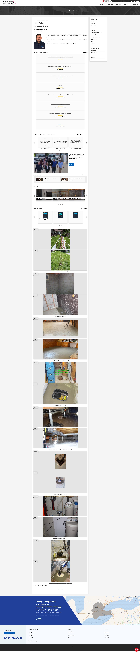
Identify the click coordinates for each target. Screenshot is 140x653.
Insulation (31, 635)
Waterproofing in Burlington (60, 316)
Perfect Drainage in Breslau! (60, 272)
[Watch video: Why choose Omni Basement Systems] (64, 179)
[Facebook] (35, 641)
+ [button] (138, 621)
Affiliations (93, 50)
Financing (93, 21)
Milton (45, 612)
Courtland (56, 607)
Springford (47, 615)
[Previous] (34, 143)
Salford (37, 615)
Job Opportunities (95, 48)
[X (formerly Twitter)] (33, 641)
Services (101, 4)
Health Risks (31, 634)
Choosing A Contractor (96, 37)
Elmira (43, 609)
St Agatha (52, 615)
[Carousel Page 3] (62, 204)
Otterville (38, 613)
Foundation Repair (32, 632)
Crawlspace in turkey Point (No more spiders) (60, 449)
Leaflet (125, 624)
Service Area (127, 4)
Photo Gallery (94, 34)
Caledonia (38, 607)
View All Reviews (84, 52)
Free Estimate (135, 4)
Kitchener (57, 610)
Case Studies (93, 55)
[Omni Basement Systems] (10, 3)
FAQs (92, 46)
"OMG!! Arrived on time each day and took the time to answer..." (60, 66)
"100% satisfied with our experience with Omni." (60, 104)
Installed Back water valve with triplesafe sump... (60, 198)
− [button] (138, 622)
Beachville (41, 606)
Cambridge (43, 607)
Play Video (71, 164)
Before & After (94, 52)
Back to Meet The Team (67, 589)
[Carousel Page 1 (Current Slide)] (58, 204)
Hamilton (38, 610)
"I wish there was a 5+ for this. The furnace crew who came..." (60, 122)
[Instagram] (36, 641)
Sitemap (99, 645)
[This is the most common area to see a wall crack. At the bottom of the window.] (44, 194)
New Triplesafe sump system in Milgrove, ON (60, 583)
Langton (37, 612)
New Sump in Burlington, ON (60, 494)
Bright (49, 606)
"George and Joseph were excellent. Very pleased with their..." (60, 94)
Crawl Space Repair (32, 631)
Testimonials (93, 39)
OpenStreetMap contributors (136, 624)
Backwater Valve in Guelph (60, 405)
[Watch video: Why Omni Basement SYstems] (51, 163)
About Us (118, 4)
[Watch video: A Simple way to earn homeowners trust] (39, 179)
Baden (37, 606)
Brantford (45, 606)
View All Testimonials (82, 134)
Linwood (41, 612)
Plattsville (47, 613)
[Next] (86, 143)
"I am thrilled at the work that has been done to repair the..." (60, 75)
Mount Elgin (49, 612)
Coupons (93, 57)
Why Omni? (93, 23)
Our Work (109, 4)
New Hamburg (55, 612)
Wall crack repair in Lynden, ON (60, 538)
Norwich (59, 612)
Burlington (58, 606)
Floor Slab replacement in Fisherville (60, 360)
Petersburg (42, 613)
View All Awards (84, 208)
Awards (92, 28)
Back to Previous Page (54, 589)
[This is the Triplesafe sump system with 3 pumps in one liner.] (60, 194)
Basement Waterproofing (33, 629)
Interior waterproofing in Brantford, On (75, 198)
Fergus (49, 609)
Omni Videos (93, 43)
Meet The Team (94, 25)
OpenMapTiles (129, 624)
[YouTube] (32, 641)
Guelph (56, 609)
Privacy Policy (85, 645)
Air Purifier (31, 637)
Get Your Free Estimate (9, 633)
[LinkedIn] (30, 641)
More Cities (39, 618)
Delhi (60, 607)
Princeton (57, 613)
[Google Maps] (28, 641)
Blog (92, 41)
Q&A (92, 59)
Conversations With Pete (96, 32)
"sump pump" (60, 85)
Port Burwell (51, 613)
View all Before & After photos (40, 585)
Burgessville (53, 606)
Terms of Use (92, 645)
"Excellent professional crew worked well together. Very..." (60, 113)
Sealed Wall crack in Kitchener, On (41, 198)
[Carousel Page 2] (60, 204)
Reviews (92, 30)
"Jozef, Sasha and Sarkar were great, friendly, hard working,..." (60, 57)
